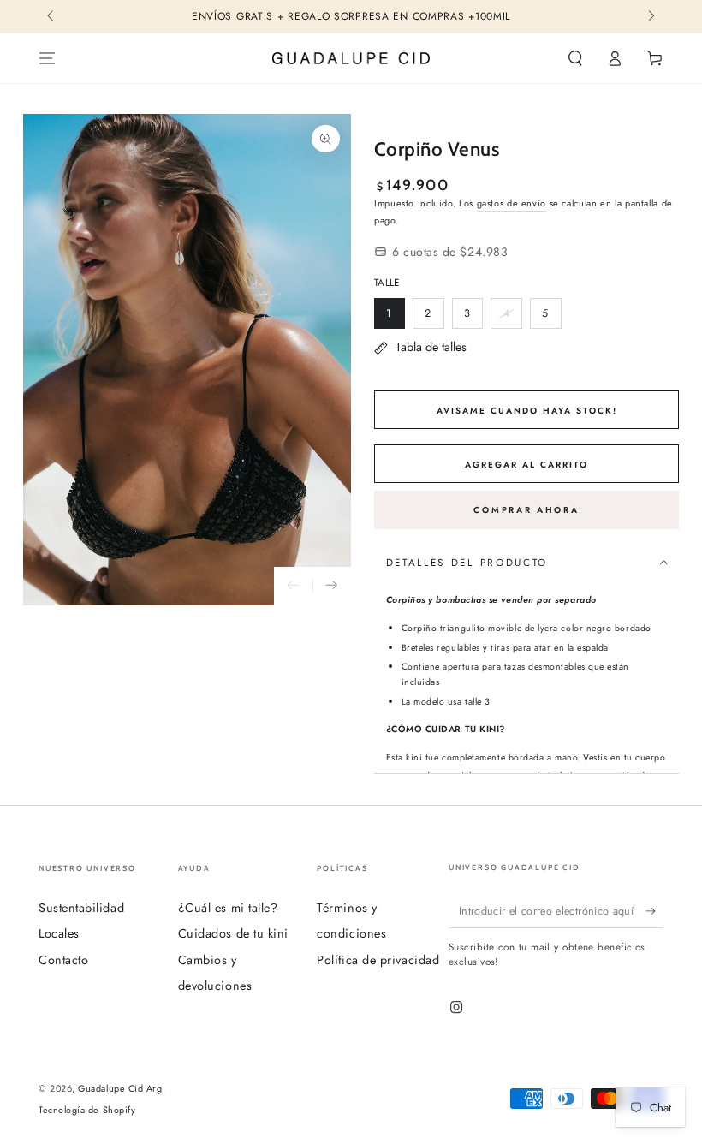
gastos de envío (511, 203)
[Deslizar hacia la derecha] (650, 17)
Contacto (63, 959)
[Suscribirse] (654, 911)
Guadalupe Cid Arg (120, 1088)
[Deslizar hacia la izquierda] (52, 17)
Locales (59, 933)
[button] (575, 58)
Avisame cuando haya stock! (527, 410)
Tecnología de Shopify (87, 1110)
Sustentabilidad (81, 907)
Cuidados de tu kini (233, 933)
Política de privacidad (378, 959)
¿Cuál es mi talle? (228, 907)
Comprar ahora (526, 509)
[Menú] (47, 58)
